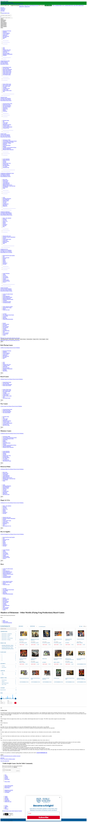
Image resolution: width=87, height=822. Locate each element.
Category (2, 687)
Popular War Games (6, 104)
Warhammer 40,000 (6, 139)
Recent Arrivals (6, 326)
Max (8, 700)
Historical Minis (3, 23)
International (7, 779)
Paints (4, 188)
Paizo (4, 48)
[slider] (1, 698)
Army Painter (5, 276)
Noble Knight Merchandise (8, 319)
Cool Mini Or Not (6, 88)
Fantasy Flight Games (7, 84)
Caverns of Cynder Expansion (22, 659)
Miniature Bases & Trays (7, 184)
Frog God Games (6, 53)
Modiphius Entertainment (7, 54)
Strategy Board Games (7, 71)
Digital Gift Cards (6, 309)
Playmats (4, 225)
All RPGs (2, 347)
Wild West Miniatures (7, 148)
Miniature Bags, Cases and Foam (9, 185)
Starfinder (5, 37)
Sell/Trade (2, 7)
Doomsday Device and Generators (81, 659)
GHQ (4, 197)
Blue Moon (5, 204)
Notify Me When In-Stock (81, 664)
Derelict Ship (44, 639)
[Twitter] (8, 810)
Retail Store (21, 5)
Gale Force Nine (6, 167)
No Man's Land (56, 678)
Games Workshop (6, 158)
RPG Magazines (6, 36)
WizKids (4, 161)
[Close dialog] (60, 797)
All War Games (3, 406)
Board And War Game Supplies (9, 255)
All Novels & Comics (7, 301)
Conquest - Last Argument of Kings (9, 147)
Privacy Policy (7, 781)
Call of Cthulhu (6, 34)
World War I (5, 107)
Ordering (6, 777)
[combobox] (5, 15)
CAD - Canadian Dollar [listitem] (66, 5)
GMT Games (5, 122)
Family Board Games (7, 73)
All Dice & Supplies (4, 534)
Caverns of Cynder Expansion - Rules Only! (81, 679)
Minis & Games (3, 22)
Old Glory (5, 201)
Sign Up (15, 767)
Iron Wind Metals (6, 165)
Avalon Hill (5, 123)
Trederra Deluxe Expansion (33, 659)
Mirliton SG (5, 205)
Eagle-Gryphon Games (7, 90)
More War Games (6, 425)
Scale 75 (4, 281)
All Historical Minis (4, 469)
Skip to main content (4, 0)
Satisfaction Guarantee (9, 790)
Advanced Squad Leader (7, 103)
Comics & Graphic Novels (8, 293)
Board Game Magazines (7, 69)
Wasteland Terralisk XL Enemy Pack (23, 640)
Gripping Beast (6, 203)
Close (2, 754)
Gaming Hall (2, 8)
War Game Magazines (7, 105)
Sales (4, 331)
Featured (4, 328)
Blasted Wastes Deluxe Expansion (35, 640)
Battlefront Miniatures (7, 198)
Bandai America (6, 241)
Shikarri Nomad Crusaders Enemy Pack (69, 659)
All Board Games (3, 379)
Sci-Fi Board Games (6, 74)
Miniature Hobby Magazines (8, 149)
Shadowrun (5, 35)
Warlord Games (6, 200)
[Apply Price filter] (15, 703)
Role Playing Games (4, 339)
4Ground (4, 162)
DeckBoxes (5, 224)
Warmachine (5, 143)
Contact (25, 5)
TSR (4, 47)
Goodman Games (6, 50)
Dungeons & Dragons (7, 30)
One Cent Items (6, 332)
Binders (4, 222)
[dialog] (43, 731)
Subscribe (43, 817)
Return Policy (7, 787)
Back (2, 341)
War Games (3, 21)
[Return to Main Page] (0, 374)
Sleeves (4, 223)
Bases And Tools (6, 257)
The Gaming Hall (7, 338)
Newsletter (7, 799)
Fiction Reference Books (7, 297)
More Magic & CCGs (7, 525)
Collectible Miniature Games (8, 142)
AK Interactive (5, 277)
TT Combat (5, 166)
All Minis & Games (4, 433)
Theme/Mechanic (3, 631)
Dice (4, 38)
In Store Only (5, 333)
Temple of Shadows (80, 639)
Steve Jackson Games (7, 85)
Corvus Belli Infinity (7, 145)
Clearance (5, 329)
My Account (29, 5)
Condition (2, 670)
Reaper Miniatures (6, 160)
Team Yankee (5, 181)
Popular (4, 323)
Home (4, 620)
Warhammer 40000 (6, 436)
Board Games (3, 20)
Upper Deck (5, 240)
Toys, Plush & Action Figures (8, 314)
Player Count (3, 652)
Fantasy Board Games (7, 72)
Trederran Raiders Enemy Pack (68, 640)
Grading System (8, 791)
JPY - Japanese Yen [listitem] (26, 6)
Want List (33, 5)
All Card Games (6, 68)
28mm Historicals (6, 183)
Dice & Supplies (3, 26)
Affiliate (6, 797)
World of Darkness (6, 32)
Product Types (3, 677)
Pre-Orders (5, 325)
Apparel (4, 317)
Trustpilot (6, 806)
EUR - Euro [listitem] (73, 5)
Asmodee (4, 87)
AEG (4, 91)
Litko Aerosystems (6, 280)
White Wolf (5, 51)
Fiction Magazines (6, 296)
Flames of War (5, 180)
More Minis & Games (7, 460)
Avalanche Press (6, 127)
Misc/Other (5, 318)
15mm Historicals (6, 182)
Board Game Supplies (7, 70)
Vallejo (4, 274)
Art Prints (4, 313)
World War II (5, 108)
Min (1, 700)
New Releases (5, 327)
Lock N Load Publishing (7, 126)
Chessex (4, 278)
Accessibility (7, 792)
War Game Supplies (6, 106)
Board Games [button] (3, 689)
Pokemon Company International (9, 237)
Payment (6, 778)
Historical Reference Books (8, 299)
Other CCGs (5, 221)
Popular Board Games (7, 67)
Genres (4, 334)
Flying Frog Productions (7, 622)
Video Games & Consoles (8, 306)
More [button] (1, 617)
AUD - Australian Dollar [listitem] (57, 5)
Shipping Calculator (8, 788)
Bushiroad (5, 242)
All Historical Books (7, 302)
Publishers (18, 347)
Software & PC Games (7, 307)
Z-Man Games (5, 89)
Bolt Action (5, 179)
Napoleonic (5, 111)
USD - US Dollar (48, 5)
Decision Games (6, 120)
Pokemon (4, 219)
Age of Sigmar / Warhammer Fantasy (10, 141)
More (2, 27)
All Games (2, 10)
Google (6, 805)
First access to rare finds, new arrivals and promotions (12, 765)
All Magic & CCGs (4, 502)
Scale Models (5, 187)
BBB (6, 807)
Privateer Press (5, 164)
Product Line (3, 643)
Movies (4, 308)
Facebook (6, 808)
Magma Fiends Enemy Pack (58, 640)
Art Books (5, 300)
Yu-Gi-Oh (5, 220)
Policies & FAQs (8, 786)
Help (5, 774)
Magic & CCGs (3, 25)
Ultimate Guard (6, 279)
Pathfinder (5, 31)
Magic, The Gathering (7, 218)
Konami (4, 238)
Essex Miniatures (6, 199)
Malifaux (4, 146)
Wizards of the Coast (7, 49)
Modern (4, 109)
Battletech (5, 144)
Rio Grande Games (6, 86)
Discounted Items (6, 330)
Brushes (4, 258)
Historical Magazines (7, 298)
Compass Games (6, 125)
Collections (2, 9)
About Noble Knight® (9, 785)
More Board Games (6, 398)
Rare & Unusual (6, 324)
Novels (4, 295)
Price (1, 692)
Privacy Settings (7, 780)
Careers (6, 796)
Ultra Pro (4, 275)
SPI (3, 121)
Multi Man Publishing (7, 124)
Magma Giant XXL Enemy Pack (35, 679)
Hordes (9, 143)
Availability (2, 663)
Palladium (5, 55)
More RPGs (5, 370)
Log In (37, 5)
